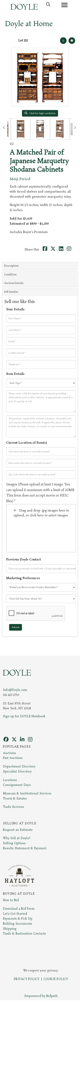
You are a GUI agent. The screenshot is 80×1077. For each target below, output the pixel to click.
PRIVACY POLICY (27, 979)
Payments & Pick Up (17, 919)
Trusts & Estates (15, 798)
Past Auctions (13, 758)
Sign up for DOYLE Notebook (24, 716)
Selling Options (14, 843)
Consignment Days (17, 785)
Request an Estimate (18, 830)
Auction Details (13, 283)
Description (11, 265)
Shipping (10, 929)
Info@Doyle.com (15, 690)
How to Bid (11, 900)
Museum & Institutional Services (27, 793)
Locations (10, 780)
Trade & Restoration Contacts (24, 934)
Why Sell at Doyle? (16, 838)
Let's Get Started (15, 914)
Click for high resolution (42, 113)
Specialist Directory (17, 771)
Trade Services (13, 807)
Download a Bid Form (19, 909)
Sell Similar (11, 291)
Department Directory (19, 766)
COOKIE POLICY (55, 979)
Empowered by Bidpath (41, 996)
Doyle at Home (29, 23)
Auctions (9, 753)
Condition (10, 274)
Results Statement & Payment (24, 848)
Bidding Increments (17, 924)
